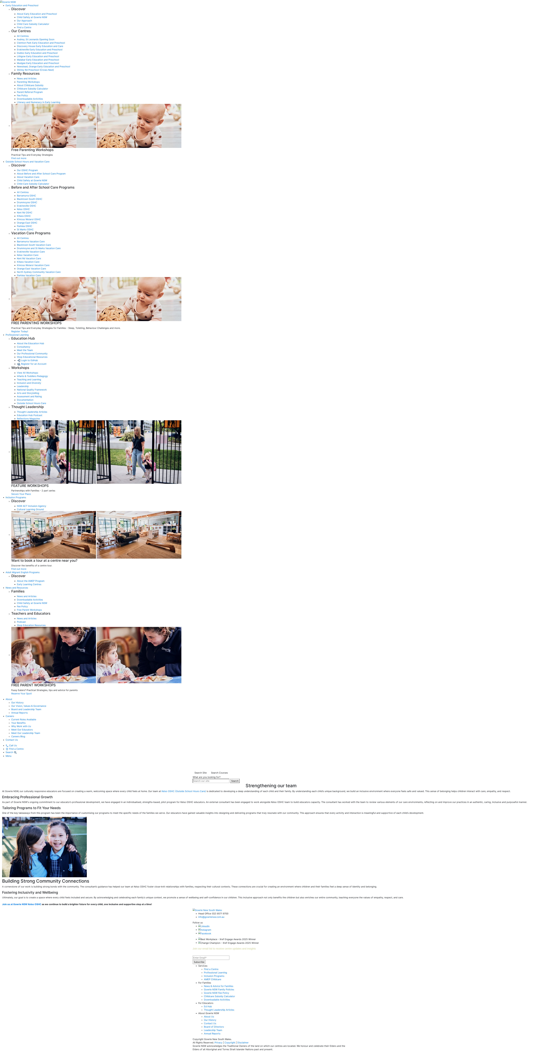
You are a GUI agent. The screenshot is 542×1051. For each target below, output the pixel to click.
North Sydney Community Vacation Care (39, 272)
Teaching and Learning (29, 379)
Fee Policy (22, 95)
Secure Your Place (21, 494)
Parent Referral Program (30, 92)
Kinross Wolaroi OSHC (29, 219)
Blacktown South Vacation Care (34, 244)
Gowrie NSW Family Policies (219, 989)
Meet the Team (25, 350)
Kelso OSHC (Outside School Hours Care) (184, 791)
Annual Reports (19, 712)
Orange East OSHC (27, 222)
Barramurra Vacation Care (31, 241)
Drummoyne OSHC (27, 202)
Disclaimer (243, 1042)
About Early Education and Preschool (37, 13)
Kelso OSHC (23, 209)
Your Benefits (18, 722)
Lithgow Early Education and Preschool (38, 56)
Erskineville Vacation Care (31, 251)
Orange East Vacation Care (31, 268)
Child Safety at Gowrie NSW (32, 17)
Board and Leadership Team (26, 709)
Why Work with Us (21, 726)
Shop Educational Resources (32, 357)
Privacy (218, 1042)
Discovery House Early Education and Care (40, 46)
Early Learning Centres (29, 584)
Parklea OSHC (24, 226)
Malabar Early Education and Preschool (38, 59)
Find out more (18, 158)
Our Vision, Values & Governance (28, 706)
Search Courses (219, 772)
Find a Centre (24, 27)
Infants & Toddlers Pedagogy (32, 376)
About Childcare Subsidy (30, 85)
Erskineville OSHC (26, 205)
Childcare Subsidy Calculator (32, 88)
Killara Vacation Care (28, 261)
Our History (17, 702)
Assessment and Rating (29, 396)
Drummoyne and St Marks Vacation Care (39, 248)
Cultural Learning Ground (30, 509)
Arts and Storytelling (28, 393)
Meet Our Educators (22, 729)
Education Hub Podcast (29, 415)
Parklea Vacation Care (29, 275)
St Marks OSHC (25, 229)
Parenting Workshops (28, 81)
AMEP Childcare (212, 979)
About (9, 699)
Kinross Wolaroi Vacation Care (33, 265)
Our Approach (24, 20)
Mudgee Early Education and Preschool (38, 63)
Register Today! (19, 331)
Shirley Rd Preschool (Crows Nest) (35, 69)
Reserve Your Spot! (21, 693)
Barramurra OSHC (26, 195)
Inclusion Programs (214, 976)
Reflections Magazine (28, 418)
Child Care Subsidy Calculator (33, 24)
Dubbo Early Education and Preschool (37, 53)
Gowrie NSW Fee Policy (216, 992)
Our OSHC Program (27, 170)
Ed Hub (208, 1006)
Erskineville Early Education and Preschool (39, 49)
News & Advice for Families (218, 986)
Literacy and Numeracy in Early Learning (38, 102)
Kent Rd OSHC (24, 212)
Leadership (23, 386)
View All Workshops (27, 372)
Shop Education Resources (31, 625)
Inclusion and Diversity (29, 382)
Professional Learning (215, 972)
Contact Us (12, 739)
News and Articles (26, 78)
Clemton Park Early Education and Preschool (41, 42)
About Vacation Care (28, 177)
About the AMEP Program (30, 580)
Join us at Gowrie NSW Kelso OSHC (21, 904)
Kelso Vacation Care (27, 255)
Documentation (25, 399)
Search (235, 780)
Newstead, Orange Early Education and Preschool (43, 66)
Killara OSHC (24, 216)
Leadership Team (213, 1030)
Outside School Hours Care (31, 403)
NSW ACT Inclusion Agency (31, 506)
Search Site (200, 772)
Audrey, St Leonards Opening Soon (35, 39)
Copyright (230, 1042)
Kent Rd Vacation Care (29, 258)
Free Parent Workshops (29, 609)
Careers (10, 716)
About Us (209, 1016)
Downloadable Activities (30, 98)
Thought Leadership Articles (32, 411)
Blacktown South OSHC (29, 199)
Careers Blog (18, 736)
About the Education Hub (30, 343)
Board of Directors (214, 1026)
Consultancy (23, 346)
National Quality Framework (32, 389)
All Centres (23, 36)
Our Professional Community (32, 353)
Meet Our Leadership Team (25, 733)
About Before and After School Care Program (41, 173)
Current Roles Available (23, 719)
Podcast (21, 621)
